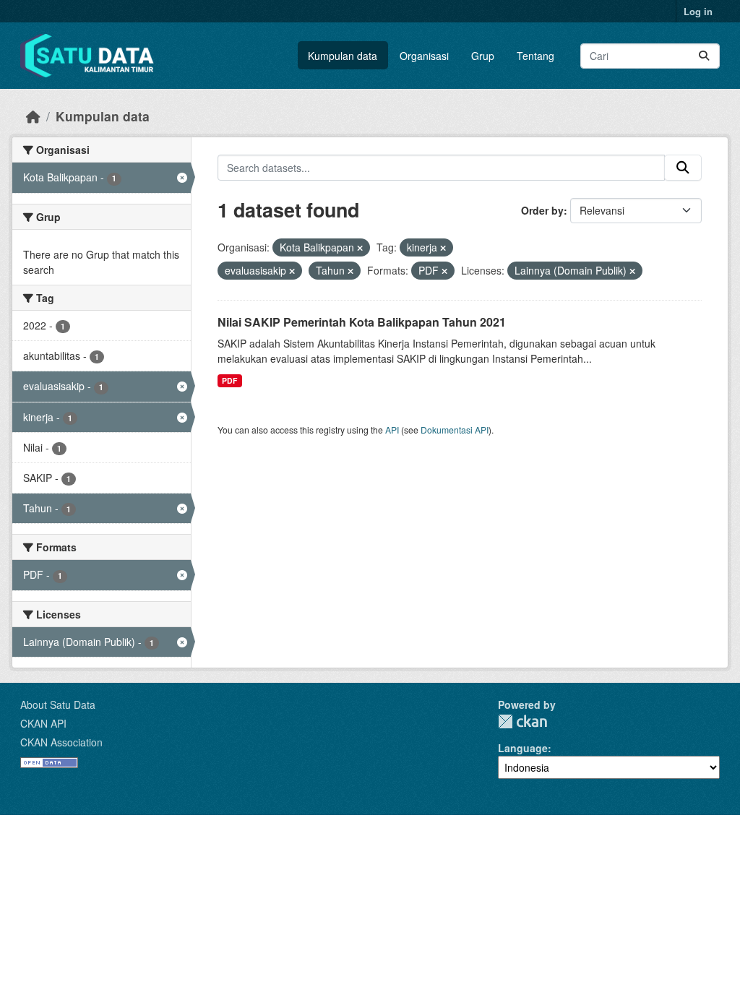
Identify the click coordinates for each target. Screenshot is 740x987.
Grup (482, 55)
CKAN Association (61, 742)
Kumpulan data (342, 55)
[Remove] (360, 248)
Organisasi (424, 55)
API (392, 429)
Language (523, 748)
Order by (542, 210)
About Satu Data (57, 704)
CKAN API (43, 723)
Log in (698, 11)
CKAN (522, 721)
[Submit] (703, 56)
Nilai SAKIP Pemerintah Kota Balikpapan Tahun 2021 (362, 322)
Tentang (535, 55)
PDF (229, 380)
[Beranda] (33, 116)
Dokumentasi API (455, 429)
